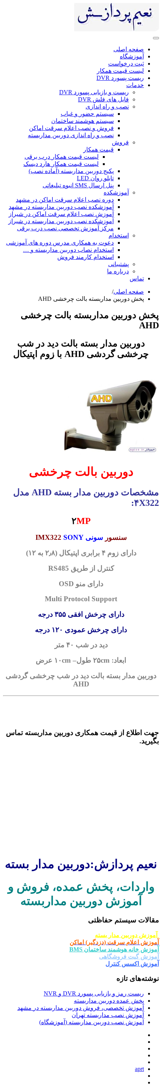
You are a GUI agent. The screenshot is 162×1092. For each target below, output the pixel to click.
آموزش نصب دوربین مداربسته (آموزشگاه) (91, 1022)
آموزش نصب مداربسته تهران (108, 1015)
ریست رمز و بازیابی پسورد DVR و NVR (94, 993)
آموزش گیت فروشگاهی (129, 956)
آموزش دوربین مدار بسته (127, 935)
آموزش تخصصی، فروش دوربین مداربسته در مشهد (80, 1008)
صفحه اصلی (128, 291)
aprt (139, 1069)
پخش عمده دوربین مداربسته (109, 1000)
